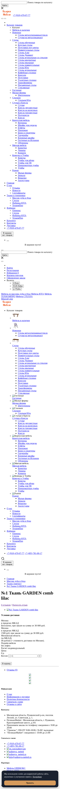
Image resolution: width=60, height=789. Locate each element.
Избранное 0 (13, 273)
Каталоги (11, 220)
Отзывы (16, 188)
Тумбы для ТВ (25, 163)
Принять (30, 783)
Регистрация (13, 270)
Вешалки (22, 178)
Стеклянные (24, 87)
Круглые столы (25, 45)
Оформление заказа (16, 278)
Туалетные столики (27, 80)
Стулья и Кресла (20, 103)
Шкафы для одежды (27, 125)
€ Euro (16, 283)
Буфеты (21, 128)
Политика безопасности (18, 699)
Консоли (22, 75)
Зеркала (21, 175)
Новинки (16, 32)
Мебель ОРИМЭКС (16, 768)
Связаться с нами (15, 702)
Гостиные (16, 90)
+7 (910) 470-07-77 (15, 743)
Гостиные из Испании (28, 140)
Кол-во (4, 656)
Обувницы (23, 143)
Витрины (22, 123)
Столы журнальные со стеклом (32, 57)
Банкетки (22, 148)
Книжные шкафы (26, 138)
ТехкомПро (17, 205)
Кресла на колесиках (28, 110)
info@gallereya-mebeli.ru (20, 757)
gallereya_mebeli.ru (17, 754)
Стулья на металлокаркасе (30, 37)
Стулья (21, 105)
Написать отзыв (19, 605)
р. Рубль (17, 289)
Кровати (22, 153)
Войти (10, 268)
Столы (15, 40)
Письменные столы (27, 85)
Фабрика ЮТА (19, 203)
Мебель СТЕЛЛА (24, 296)
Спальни (16, 98)
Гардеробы (23, 135)
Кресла (21, 118)
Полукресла (23, 115)
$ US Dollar (18, 286)
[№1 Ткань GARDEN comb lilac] (22, 610)
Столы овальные (26, 62)
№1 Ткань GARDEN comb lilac (21, 586)
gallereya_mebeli (16, 751)
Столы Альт (23, 52)
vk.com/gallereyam (17, 749)
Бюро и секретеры (26, 133)
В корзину (6, 664)
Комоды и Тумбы (20, 155)
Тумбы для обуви (26, 160)
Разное (15, 170)
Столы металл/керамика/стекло (33, 35)
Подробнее (37, 777)
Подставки (23, 77)
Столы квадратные (27, 60)
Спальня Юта (24, 100)
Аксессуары (23, 180)
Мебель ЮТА (37, 294)
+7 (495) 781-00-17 (15, 746)
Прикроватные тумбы (28, 165)
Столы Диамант (25, 55)
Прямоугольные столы (28, 50)
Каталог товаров (14, 25)
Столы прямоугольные (28, 65)
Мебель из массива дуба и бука (16, 294)
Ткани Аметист (14, 583)
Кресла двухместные (28, 108)
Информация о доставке (18, 697)
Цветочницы (24, 95)
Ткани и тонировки (16, 195)
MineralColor (7, 299)
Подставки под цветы (28, 47)
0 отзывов (6, 605)
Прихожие (23, 130)
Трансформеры (25, 82)
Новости (16, 190)
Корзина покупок (15, 275)
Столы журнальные (27, 70)
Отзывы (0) (12, 670)
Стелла (15, 200)
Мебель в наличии (21, 30)
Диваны (22, 150)
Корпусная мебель (21, 120)
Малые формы (19, 92)
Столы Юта (23, 67)
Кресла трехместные (27, 113)
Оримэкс (16, 210)
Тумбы (21, 168)
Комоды (22, 158)
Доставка (11, 225)
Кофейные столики (27, 72)
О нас (9, 185)
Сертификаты (18, 193)
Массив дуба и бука (21, 198)
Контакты (11, 223)
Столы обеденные (26, 42)
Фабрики (11, 208)
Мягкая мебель (19, 145)
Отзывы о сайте (14, 704)
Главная (10, 183)
